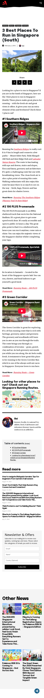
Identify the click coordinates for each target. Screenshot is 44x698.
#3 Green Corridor (19, 453)
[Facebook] (14, 82)
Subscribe (22, 567)
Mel (23, 46)
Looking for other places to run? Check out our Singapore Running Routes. (22, 457)
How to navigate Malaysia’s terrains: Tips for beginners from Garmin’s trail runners (20, 478)
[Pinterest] (24, 82)
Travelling (25, 25)
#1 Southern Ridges (19, 447)
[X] (19, 82)
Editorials (5, 25)
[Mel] (20, 46)
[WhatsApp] (30, 82)
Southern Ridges (21, 149)
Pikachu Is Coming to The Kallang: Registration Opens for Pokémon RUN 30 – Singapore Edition (21, 516)
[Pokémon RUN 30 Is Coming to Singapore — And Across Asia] (11, 655)
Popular (12, 25)
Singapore (18, 25)
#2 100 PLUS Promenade (21, 450)
